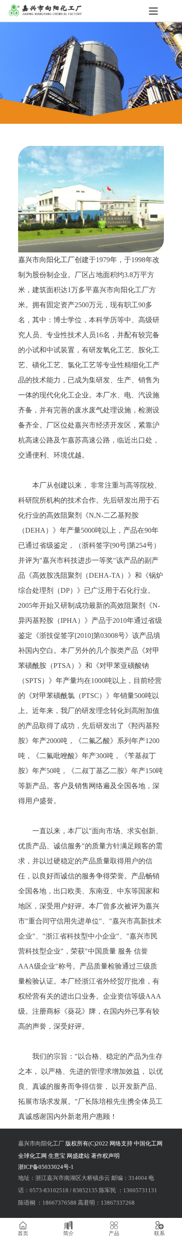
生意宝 (56, 1155)
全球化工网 (32, 1155)
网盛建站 (78, 1155)
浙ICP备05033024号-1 (46, 1167)
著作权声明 (105, 1155)
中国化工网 (148, 1143)
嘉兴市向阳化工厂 (46, 259)
